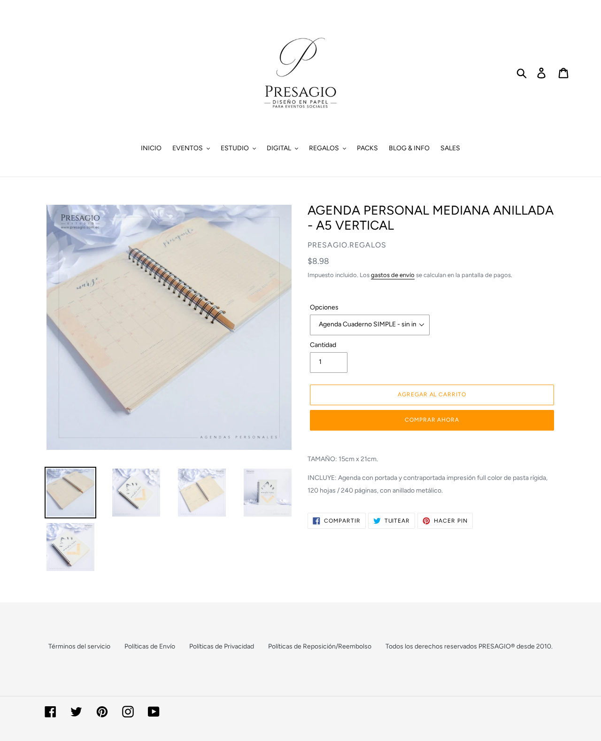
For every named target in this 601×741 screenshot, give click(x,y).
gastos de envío (393, 274)
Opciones (324, 307)
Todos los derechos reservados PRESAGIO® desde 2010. (469, 646)
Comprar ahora (432, 420)
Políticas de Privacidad (221, 646)
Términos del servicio (79, 646)
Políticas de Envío (149, 646)
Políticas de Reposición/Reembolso (319, 646)
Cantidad (323, 345)
